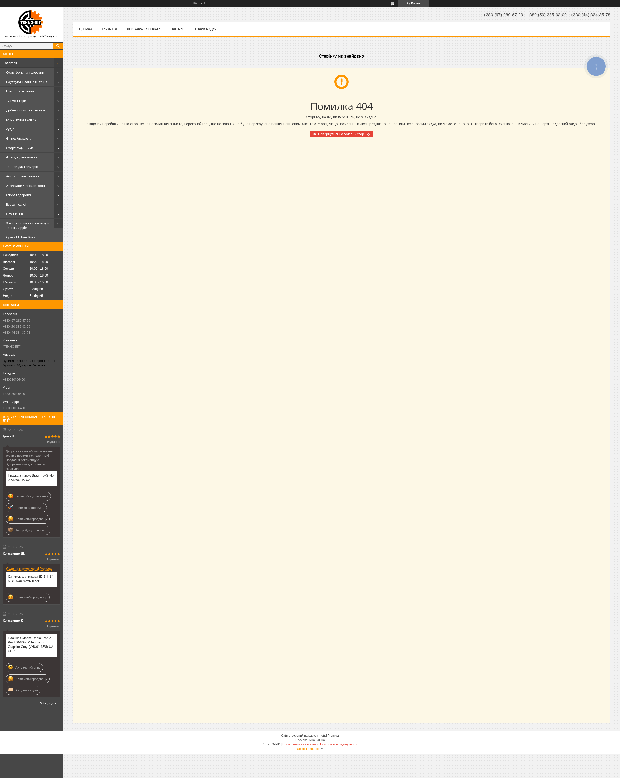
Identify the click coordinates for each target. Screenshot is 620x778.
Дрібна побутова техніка (25, 110)
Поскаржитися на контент (300, 744)
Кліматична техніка (21, 119)
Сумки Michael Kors (20, 237)
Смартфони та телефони (25, 72)
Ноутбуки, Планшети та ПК (26, 82)
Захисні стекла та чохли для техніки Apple (27, 225)
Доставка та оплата (143, 29)
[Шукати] (58, 46)
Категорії (10, 63)
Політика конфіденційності (338, 744)
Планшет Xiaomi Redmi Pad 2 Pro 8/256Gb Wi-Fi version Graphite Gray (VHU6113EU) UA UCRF (30, 644)
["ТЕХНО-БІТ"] (31, 22)
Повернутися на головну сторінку (344, 134)
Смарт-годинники (19, 148)
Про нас (177, 29)
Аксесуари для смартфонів (26, 185)
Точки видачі (206, 29)
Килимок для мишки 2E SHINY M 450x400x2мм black (30, 579)
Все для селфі (16, 204)
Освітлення (14, 214)
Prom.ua (333, 735)
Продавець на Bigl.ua (310, 740)
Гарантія (109, 29)
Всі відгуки (48, 703)
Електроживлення (20, 91)
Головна (85, 29)
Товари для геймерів (22, 167)
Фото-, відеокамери (21, 157)
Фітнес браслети (19, 138)
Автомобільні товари (22, 176)
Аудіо (10, 129)
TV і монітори (16, 100)
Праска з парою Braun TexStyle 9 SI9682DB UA (31, 478)
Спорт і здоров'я (18, 195)
